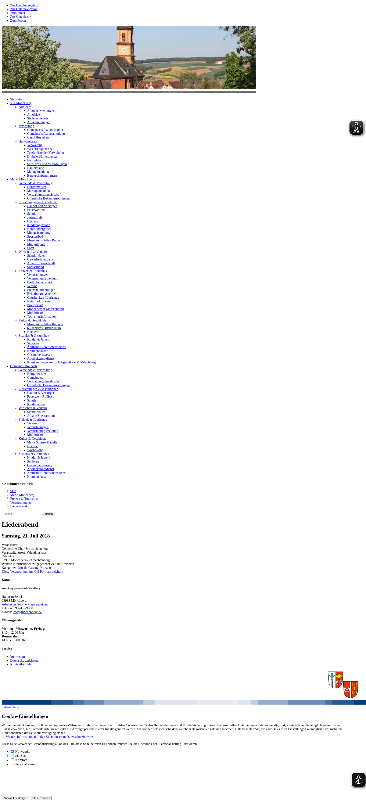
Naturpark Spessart (40, 301)
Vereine (32, 286)
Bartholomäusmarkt (40, 282)
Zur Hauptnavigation (24, 5)
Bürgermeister (36, 187)
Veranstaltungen (38, 274)
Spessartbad (35, 236)
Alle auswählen (41, 798)
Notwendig (22, 751)
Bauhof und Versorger (42, 206)
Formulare (34, 160)
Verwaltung (26, 126)
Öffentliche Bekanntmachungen (48, 198)
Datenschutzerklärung (24, 660)
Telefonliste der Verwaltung (45, 152)
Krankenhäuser (37, 351)
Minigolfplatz (36, 244)
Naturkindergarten (39, 229)
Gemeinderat (35, 377)
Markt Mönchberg (22, 179)
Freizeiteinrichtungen (41, 290)
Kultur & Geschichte (32, 320)
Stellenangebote (37, 118)
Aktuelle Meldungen (41, 110)
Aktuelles (25, 107)
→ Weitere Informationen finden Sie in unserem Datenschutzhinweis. (48, 736)
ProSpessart (35, 305)
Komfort (21, 760)
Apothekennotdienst (40, 358)
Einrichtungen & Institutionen (38, 202)
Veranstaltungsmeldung (42, 278)
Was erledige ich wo (40, 149)
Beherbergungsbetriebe (42, 293)
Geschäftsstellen (38, 137)
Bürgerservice (28, 141)
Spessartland (35, 267)
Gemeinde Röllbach (23, 366)
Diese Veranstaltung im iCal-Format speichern (32, 571)
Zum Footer (18, 20)
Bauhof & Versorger (40, 393)
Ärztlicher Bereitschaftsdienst (46, 347)
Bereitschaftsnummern (42, 175)
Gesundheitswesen (39, 354)
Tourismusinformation (42, 316)
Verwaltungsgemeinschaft (44, 194)
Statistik (20, 756)
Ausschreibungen (38, 122)
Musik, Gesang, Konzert (34, 567)
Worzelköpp (35, 450)
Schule (31, 213)
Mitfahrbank (35, 312)
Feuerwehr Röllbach (40, 396)
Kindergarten (36, 404)
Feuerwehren (36, 210)
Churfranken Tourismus (43, 297)
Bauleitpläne (35, 168)
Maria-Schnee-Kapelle (42, 442)
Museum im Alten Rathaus (45, 240)
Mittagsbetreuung (38, 232)
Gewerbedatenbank (40, 259)
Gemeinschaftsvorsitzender (45, 130)
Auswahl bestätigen (15, 798)
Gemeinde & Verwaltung (35, 183)
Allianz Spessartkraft (41, 263)
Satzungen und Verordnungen (47, 164)
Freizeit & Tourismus (33, 271)
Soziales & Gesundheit (34, 335)
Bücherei (33, 221)
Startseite (16, 99)
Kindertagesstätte (38, 225)
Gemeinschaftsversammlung (46, 133)
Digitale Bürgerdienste (42, 156)
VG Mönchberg (21, 103)
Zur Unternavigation (23, 9)
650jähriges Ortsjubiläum (44, 328)
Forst (30, 248)
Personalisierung (26, 764)
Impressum (17, 656)
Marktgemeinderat (39, 191)
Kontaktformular (21, 664)
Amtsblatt (33, 114)
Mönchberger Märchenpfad (45, 309)
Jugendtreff (34, 217)
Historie (32, 446)
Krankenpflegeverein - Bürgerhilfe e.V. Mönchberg (61, 362)
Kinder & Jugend (38, 339)
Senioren (33, 343)
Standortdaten (36, 255)
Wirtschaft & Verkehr (33, 251)
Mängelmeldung (38, 171)
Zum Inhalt (17, 13)
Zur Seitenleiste (20, 16)
